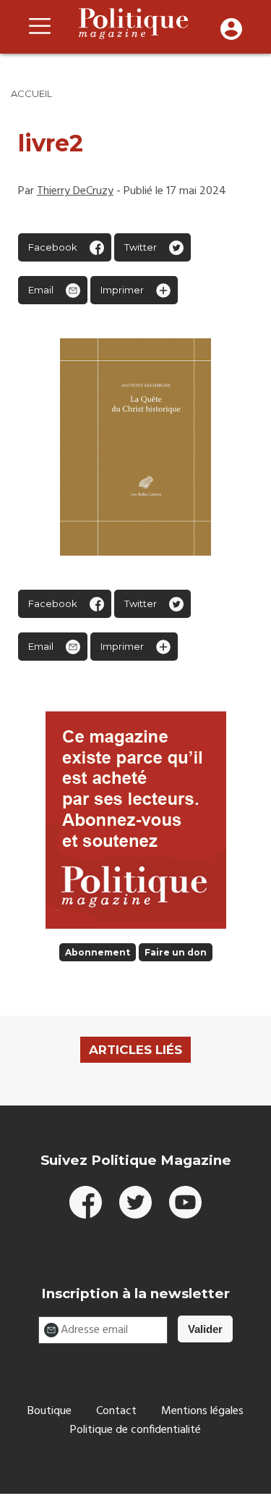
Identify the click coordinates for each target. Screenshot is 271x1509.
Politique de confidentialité (135, 1430)
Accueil (31, 93)
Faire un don (176, 952)
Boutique (49, 1411)
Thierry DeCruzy (75, 191)
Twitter (140, 247)
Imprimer (122, 290)
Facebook (52, 247)
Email (40, 290)
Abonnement (97, 952)
